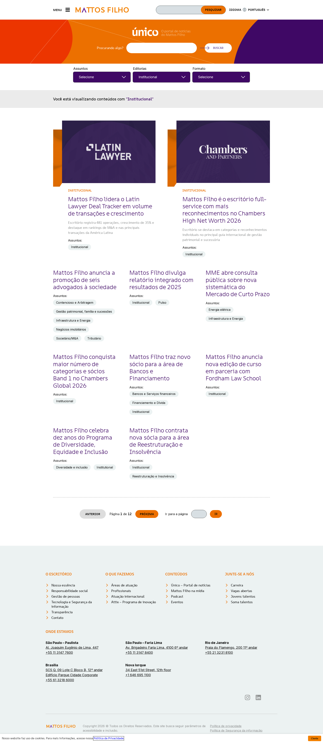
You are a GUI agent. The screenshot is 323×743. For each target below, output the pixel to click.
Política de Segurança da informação (236, 730)
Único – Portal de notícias (190, 585)
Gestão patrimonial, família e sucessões (84, 311)
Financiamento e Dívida (148, 403)
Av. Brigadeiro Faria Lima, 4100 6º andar (156, 647)
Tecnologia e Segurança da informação (71, 604)
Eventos (177, 602)
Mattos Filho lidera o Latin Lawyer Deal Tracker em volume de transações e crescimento (110, 206)
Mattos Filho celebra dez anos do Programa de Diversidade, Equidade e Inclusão (82, 441)
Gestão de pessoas (65, 596)
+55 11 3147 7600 (59, 653)
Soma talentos (242, 602)
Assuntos (80, 69)
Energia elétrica (219, 309)
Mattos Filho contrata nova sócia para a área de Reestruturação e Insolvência (159, 441)
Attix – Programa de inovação (133, 602)
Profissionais (121, 591)
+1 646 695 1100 (138, 675)
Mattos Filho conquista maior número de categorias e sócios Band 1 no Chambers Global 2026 (84, 371)
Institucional (80, 190)
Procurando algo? (110, 48)
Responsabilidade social (69, 591)
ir (215, 514)
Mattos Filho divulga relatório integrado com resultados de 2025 (161, 280)
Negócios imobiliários (71, 329)
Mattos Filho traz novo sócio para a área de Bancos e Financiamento (159, 367)
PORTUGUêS (256, 10)
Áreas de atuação (124, 585)
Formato (199, 69)
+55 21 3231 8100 (219, 653)
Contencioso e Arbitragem (74, 302)
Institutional (105, 467)
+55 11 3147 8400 (139, 653)
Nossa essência (63, 585)
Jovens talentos (243, 596)
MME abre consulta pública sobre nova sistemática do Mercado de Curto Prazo (238, 283)
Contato (57, 618)
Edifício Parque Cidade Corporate (72, 675)
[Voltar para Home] (102, 10)
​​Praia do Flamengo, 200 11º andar (231, 647)
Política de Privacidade (109, 738)
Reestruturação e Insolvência (153, 476)
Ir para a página (176, 514)
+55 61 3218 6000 (60, 680)
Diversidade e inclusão (72, 467)
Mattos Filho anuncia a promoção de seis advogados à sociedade (84, 280)
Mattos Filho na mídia (187, 591)
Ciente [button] (314, 738)
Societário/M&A (67, 338)
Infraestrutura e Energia (73, 320)
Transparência (62, 612)
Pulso (162, 302)
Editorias (139, 69)
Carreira (237, 585)
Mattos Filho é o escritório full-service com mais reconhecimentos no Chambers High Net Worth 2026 (224, 209)
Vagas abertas (241, 591)
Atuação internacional (127, 596)
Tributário (94, 338)
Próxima (147, 514)
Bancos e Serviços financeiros (154, 394)
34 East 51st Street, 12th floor (148, 670)
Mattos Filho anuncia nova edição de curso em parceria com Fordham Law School (234, 367)
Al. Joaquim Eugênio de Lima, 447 (72, 647)
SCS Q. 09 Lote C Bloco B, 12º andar (74, 670)
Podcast (177, 596)
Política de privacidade (226, 726)
